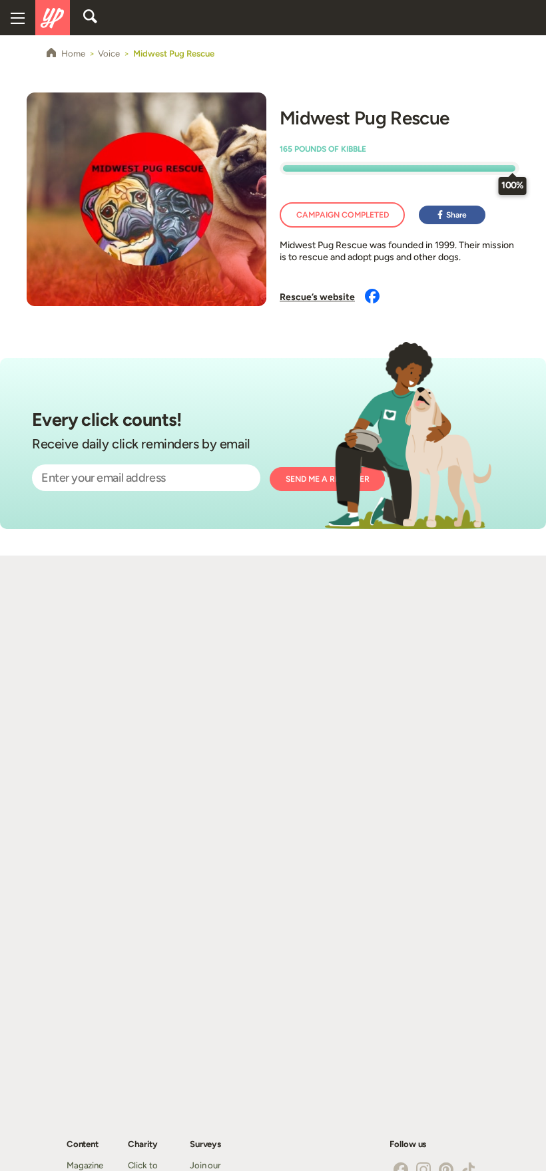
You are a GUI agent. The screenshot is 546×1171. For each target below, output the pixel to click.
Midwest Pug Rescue (364, 117)
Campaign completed (342, 215)
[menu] (17, 17)
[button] (452, 215)
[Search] (90, 17)
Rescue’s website (317, 297)
